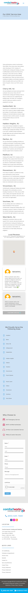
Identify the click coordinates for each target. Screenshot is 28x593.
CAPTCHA (7, 482)
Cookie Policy (5, 565)
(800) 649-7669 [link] (15, 516)
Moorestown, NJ (9, 170)
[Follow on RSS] (17, 520)
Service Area (5, 555)
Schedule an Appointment (8, 553)
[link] (7, 590)
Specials (4, 558)
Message (7, 471)
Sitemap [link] (21, 585)
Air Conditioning (5, 551)
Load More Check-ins (13, 312)
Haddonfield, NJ (9, 106)
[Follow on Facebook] (11, 520)
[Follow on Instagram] (14, 520)
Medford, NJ (8, 155)
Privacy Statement (6, 567)
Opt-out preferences (7, 563)
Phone (6, 464)
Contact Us (4, 560)
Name (7, 443)
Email (7, 456)
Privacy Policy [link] (14, 585)
